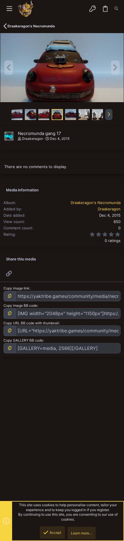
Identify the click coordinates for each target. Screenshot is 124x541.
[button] (9, 9)
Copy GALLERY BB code (23, 340)
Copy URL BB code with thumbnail (31, 323)
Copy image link (16, 288)
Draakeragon (32, 138)
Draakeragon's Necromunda (96, 202)
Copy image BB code (20, 305)
